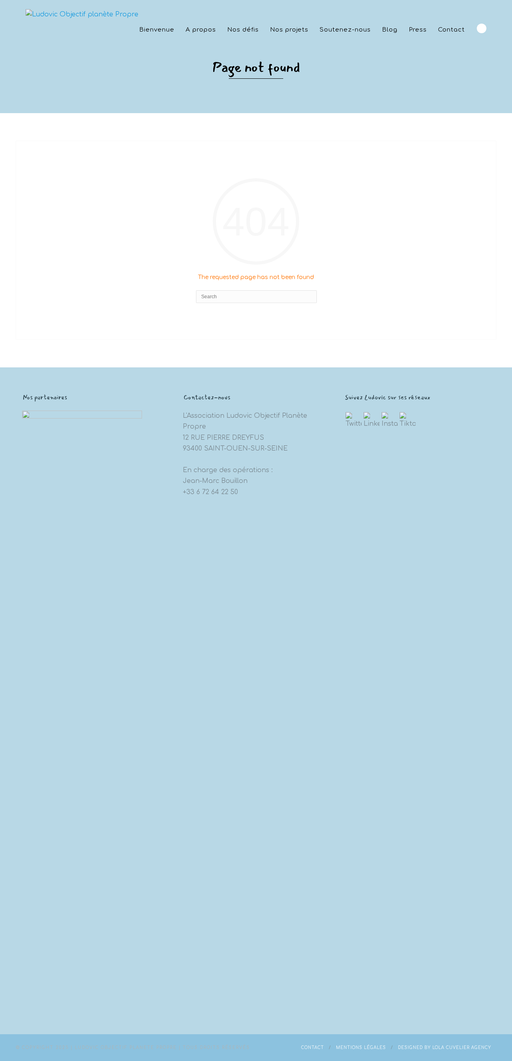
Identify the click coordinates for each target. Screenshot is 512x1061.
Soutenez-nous (345, 29)
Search (481, 28)
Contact (451, 29)
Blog (390, 29)
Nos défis (243, 29)
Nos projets (289, 29)
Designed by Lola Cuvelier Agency (444, 1047)
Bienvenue (156, 29)
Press (418, 29)
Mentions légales (361, 1047)
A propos (201, 29)
